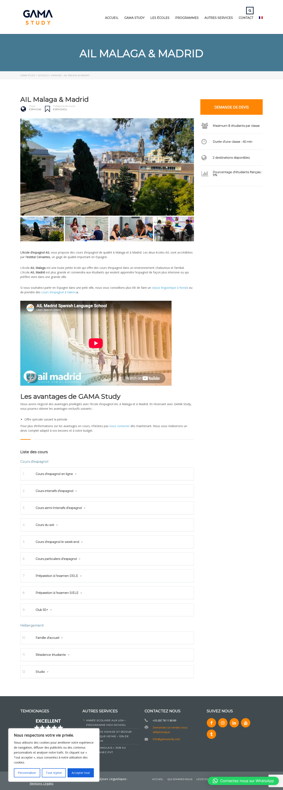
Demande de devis (231, 107)
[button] (107, 474)
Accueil (112, 18)
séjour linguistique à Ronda (170, 288)
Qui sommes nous (179, 779)
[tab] (107, 474)
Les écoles (159, 18)
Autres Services (218, 18)
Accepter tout (81, 773)
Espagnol (60, 109)
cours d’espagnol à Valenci (58, 292)
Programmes (187, 18)
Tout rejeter (54, 773)
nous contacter (119, 426)
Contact (246, 18)
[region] (53, 755)
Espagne (35, 109)
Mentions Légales (41, 783)
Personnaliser (27, 773)
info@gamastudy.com (166, 739)
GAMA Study (134, 18)
